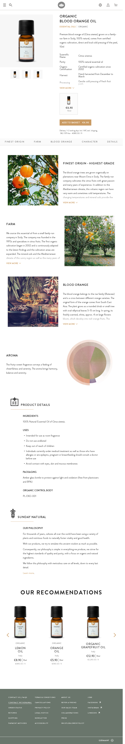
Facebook (93, 702)
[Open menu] (4, 5)
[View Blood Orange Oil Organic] (14, 74)
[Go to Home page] (61, 5)
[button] (15, 74)
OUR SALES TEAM (69, 708)
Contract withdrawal (20, 702)
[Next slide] (110, 635)
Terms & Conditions (45, 697)
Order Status (15, 708)
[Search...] (10, 5)
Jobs (90, 697)
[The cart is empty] (115, 5)
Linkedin (92, 713)
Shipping (13, 718)
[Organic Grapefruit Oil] (93, 622)
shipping (94, 130)
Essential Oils (68, 26)
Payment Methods (17, 723)
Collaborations (69, 713)
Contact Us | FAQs (17, 697)
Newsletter (41, 718)
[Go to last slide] (12, 635)
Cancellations (43, 702)
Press (64, 718)
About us (66, 697)
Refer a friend (69, 702)
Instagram (93, 708)
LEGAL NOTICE (42, 713)
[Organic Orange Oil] (57, 622)
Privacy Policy (42, 708)
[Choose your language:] (100, 5)
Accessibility (41, 723)
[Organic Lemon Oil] (20, 622)
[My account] (108, 5)
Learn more (28, 573)
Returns (12, 713)
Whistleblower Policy (72, 723)
